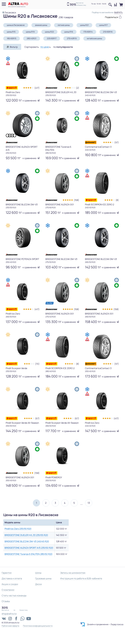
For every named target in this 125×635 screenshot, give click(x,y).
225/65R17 (51, 38)
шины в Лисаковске (16, 25)
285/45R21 (31, 38)
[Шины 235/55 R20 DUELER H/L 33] (62, 71)
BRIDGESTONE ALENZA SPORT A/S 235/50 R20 (29, 547)
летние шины (64, 25)
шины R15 (11, 31)
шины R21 (84, 25)
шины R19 (30, 31)
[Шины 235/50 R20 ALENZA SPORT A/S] (23, 125)
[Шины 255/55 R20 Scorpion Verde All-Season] (23, 401)
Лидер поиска (117, 624)
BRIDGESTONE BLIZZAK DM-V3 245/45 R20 (27, 541)
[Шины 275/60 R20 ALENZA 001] (62, 183)
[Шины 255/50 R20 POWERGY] (62, 456)
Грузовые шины (43, 578)
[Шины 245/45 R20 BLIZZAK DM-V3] (102, 71)
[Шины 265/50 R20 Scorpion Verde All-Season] (62, 401)
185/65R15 (11, 38)
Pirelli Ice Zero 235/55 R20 (18, 528)
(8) (117, 200)
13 (89, 503)
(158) (76, 200)
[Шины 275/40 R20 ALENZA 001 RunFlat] (62, 292)
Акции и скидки (10, 584)
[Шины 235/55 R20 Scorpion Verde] (23, 347)
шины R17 (103, 25)
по (63, 46)
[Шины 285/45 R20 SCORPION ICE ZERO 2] (62, 347)
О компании (8, 589)
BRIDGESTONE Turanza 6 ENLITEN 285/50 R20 (28, 554)
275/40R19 (71, 38)
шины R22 (49, 31)
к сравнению (30, 100)
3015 (73, 4)
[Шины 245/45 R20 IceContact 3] (102, 125)
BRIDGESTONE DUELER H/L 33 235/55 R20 (26, 535)
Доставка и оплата (12, 578)
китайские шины (94, 38)
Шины (38, 572)
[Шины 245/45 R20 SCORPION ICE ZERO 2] (102, 183)
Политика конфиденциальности (38, 626)
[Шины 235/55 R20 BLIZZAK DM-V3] (23, 183)
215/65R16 (107, 31)
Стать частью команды (14, 595)
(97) (116, 142)
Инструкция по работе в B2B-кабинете (81, 578)
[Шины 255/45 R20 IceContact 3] (102, 347)
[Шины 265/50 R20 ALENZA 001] (102, 292)
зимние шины (41, 25)
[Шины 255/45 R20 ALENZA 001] (23, 456)
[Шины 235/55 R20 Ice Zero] (23, 71)
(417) (37, 87)
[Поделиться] (112, 16)
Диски (38, 584)
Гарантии (7, 572)
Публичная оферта (10, 626)
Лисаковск (10, 12)
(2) (77, 87)
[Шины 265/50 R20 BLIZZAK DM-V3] (102, 237)
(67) (37, 418)
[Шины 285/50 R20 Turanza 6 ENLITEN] (62, 125)
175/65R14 (88, 31)
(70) (37, 363)
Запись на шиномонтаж (72, 572)
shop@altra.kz (9, 613)
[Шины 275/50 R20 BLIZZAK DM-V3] (62, 237)
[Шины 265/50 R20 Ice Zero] (23, 292)
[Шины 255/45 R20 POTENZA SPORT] (23, 237)
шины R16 (68, 31)
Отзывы (6, 601)
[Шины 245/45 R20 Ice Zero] (102, 401)
